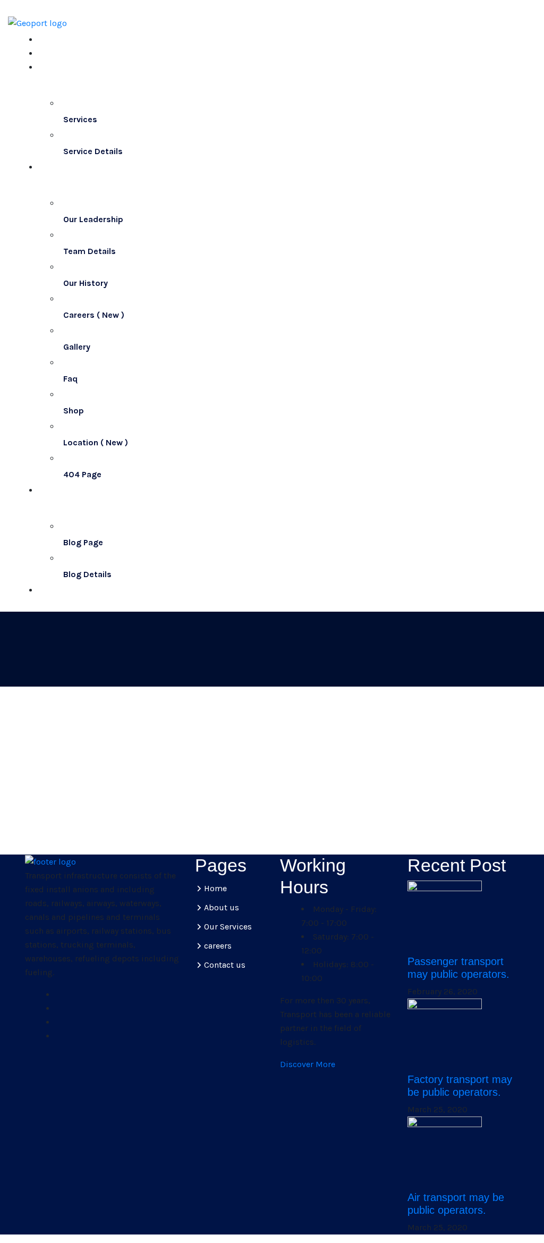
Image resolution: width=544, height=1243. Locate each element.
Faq (70, 379)
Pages (50, 185)
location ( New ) (95, 442)
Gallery (76, 347)
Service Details (93, 151)
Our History (85, 283)
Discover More (307, 1064)
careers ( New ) (93, 315)
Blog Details (87, 574)
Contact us (224, 965)
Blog (47, 508)
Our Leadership (93, 219)
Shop (73, 410)
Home (52, 40)
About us (221, 907)
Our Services (228, 926)
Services (55, 85)
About (53, 53)
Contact (57, 590)
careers (218, 946)
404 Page (82, 474)
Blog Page (83, 542)
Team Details (89, 251)
